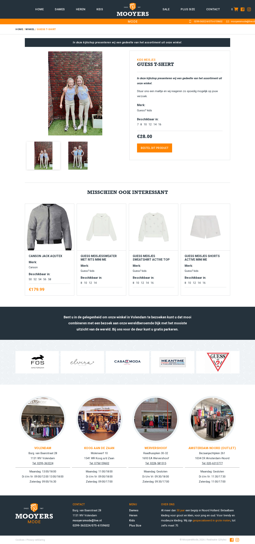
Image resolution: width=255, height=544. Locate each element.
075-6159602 (216, 21)
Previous (20, 92)
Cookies (19, 539)
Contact (213, 9)
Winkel (30, 29)
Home (39, 9)
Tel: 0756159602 (99, 463)
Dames (60, 9)
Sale (166, 9)
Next (131, 92)
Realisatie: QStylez (216, 539)
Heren (80, 9)
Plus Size (135, 525)
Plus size (188, 9)
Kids (100, 9)
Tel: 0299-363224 (42, 463)
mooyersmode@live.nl (243, 21)
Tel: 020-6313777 (212, 463)
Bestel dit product (154, 147)
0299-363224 (201, 21)
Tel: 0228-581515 (155, 463)
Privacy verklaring (36, 539)
